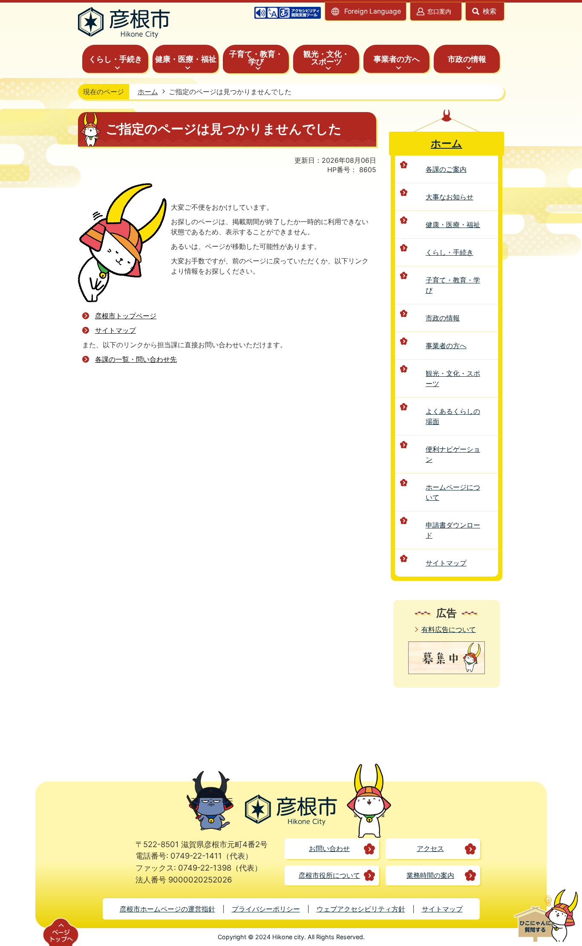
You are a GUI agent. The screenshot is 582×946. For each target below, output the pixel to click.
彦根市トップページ (125, 315)
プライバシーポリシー (266, 909)
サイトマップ (115, 330)
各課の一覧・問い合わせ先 (136, 359)
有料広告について (448, 629)
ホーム (148, 91)
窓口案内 (439, 11)
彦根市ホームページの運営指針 (167, 909)
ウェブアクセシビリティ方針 (361, 909)
